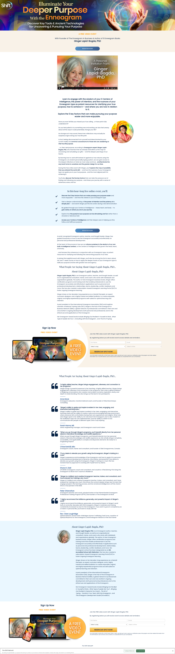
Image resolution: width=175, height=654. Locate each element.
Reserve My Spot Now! (103, 352)
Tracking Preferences (129, 650)
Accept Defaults (140, 650)
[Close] (172, 650)
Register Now (87, 49)
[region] (87, 651)
